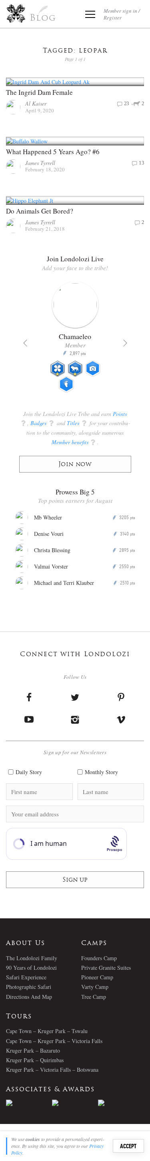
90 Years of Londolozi (31, 967)
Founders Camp (99, 958)
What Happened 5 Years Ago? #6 (53, 151)
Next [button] (125, 343)
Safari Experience (26, 977)
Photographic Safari (28, 986)
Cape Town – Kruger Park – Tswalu (47, 1031)
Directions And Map (29, 996)
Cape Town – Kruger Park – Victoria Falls (54, 1041)
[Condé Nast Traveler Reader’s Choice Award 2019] (29, 1103)
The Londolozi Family (31, 958)
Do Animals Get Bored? (39, 211)
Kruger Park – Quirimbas (35, 1060)
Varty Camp (94, 986)
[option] (75, 341)
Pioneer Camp (97, 977)
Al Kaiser (35, 103)
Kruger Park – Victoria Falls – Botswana (52, 1069)
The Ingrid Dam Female (39, 92)
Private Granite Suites (106, 967)
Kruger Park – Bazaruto (33, 1050)
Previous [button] (25, 343)
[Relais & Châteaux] (121, 1103)
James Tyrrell (40, 163)
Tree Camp (93, 996)
